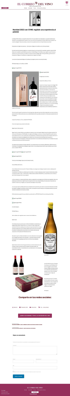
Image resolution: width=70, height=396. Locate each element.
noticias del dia (33, 307)
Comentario (14, 345)
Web (13, 365)
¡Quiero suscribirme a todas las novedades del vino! (35, 315)
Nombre (14, 359)
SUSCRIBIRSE (35, 392)
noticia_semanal (46, 307)
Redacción (15, 307)
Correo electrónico (38, 359)
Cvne (41, 307)
